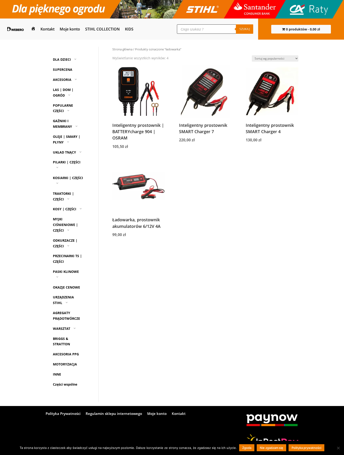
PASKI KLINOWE (66, 271)
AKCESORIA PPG (66, 354)
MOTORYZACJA (65, 364)
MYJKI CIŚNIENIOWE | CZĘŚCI (65, 225)
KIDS (129, 29)
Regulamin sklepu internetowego (114, 414)
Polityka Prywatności (63, 414)
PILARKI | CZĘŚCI (67, 162)
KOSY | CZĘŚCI (64, 209)
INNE (57, 374)
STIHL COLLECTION (102, 29)
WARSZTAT (61, 328)
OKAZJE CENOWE (66, 287)
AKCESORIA (62, 79)
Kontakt (47, 29)
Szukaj (244, 29)
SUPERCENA (62, 69)
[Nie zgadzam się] (338, 448)
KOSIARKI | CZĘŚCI (68, 178)
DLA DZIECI (62, 59)
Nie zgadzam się (271, 448)
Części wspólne (65, 384)
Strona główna (122, 49)
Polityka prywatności (306, 448)
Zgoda (246, 448)
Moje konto (70, 29)
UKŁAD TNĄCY (64, 152)
